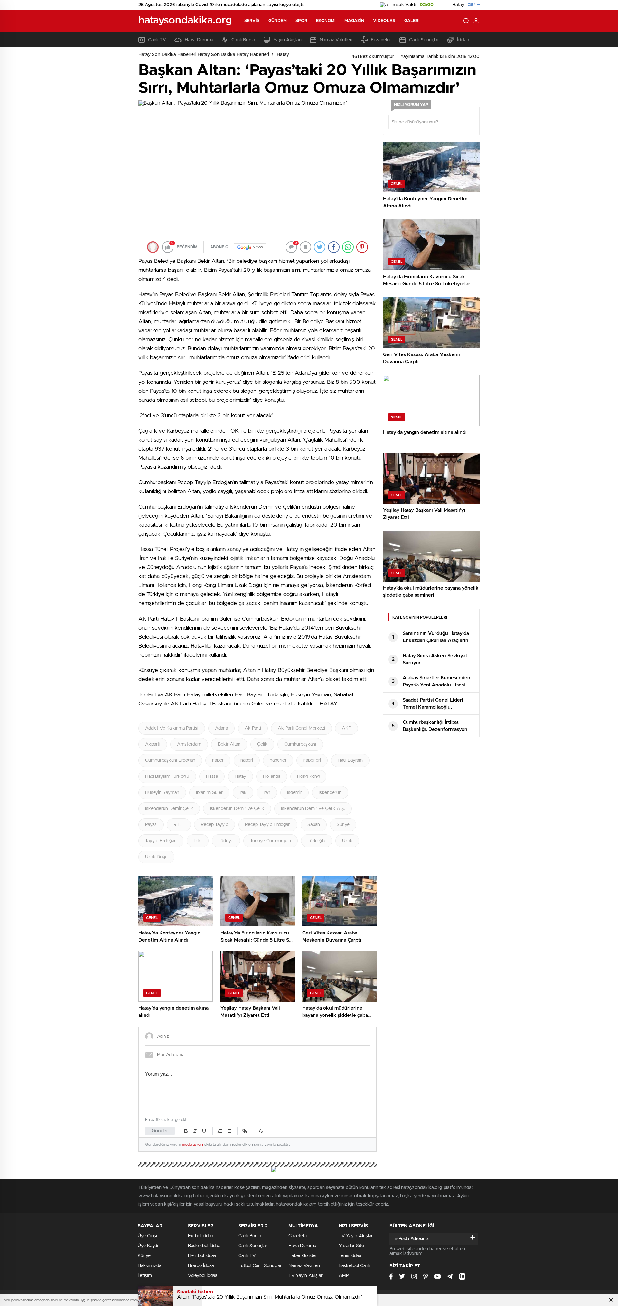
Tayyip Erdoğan (161, 841)
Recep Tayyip (214, 825)
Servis (252, 21)
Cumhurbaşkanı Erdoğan (170, 760)
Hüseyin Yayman (162, 792)
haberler (278, 760)
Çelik (262, 744)
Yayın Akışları (287, 40)
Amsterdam (189, 744)
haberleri (312, 760)
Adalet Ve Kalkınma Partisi (171, 728)
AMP (344, 1276)
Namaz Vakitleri (336, 40)
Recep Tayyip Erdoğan (268, 825)
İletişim (145, 1276)
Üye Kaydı (148, 1246)
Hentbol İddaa (202, 1256)
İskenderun (330, 792)
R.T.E (178, 825)
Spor (301, 21)
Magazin (354, 21)
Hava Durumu (199, 40)
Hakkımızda (149, 1266)
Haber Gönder (302, 1256)
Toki (197, 841)
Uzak (347, 841)
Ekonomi (326, 21)
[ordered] (219, 1131)
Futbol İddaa (200, 1236)
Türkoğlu (316, 841)
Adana (221, 728)
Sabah (313, 825)
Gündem (277, 21)
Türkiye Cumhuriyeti (270, 841)
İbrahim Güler (209, 792)
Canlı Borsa (243, 40)
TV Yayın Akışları (305, 1276)
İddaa (463, 40)
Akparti (152, 744)
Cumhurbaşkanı (300, 744)
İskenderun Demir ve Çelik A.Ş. (313, 808)
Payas (151, 825)
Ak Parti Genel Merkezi (301, 728)
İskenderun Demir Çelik (169, 808)
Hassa (212, 776)
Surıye (343, 825)
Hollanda (271, 776)
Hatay (283, 54)
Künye (144, 1256)
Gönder (160, 1130)
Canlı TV (157, 40)
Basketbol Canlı (354, 1266)
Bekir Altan (229, 744)
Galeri (412, 21)
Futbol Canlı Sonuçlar (260, 1266)
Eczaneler (381, 40)
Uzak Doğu (156, 857)
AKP (346, 728)
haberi (246, 760)
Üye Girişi (147, 1236)
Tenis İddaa (350, 1256)
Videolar (384, 21)
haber (218, 760)
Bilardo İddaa (201, 1266)
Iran (266, 792)
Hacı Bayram (350, 760)
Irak (243, 792)
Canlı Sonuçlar (424, 40)
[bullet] (228, 1131)
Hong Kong (308, 776)
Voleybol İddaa (202, 1276)
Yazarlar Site (351, 1246)
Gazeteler (298, 1236)
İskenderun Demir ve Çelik (237, 808)
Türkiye (226, 841)
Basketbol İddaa (204, 1246)
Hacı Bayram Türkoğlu (167, 776)
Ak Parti (253, 728)
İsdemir (294, 792)
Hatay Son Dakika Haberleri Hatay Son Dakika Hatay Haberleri (203, 54)
